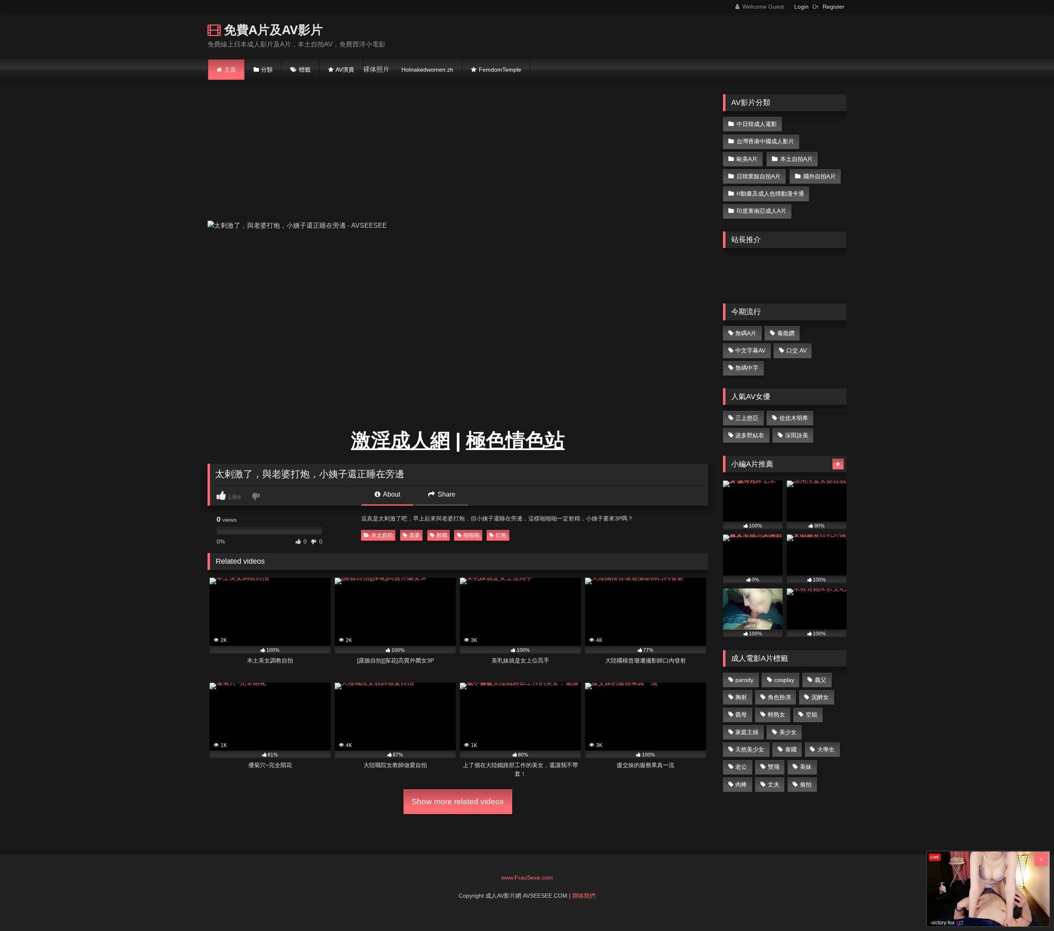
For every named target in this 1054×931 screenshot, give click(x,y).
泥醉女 (820, 697)
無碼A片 (745, 333)
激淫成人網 (400, 440)
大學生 (826, 749)
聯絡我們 (583, 895)
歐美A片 (747, 159)
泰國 (791, 749)
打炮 (501, 535)
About (391, 494)
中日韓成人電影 (757, 124)
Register (833, 6)
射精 (441, 535)
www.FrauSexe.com (527, 877)
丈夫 (773, 784)
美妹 (805, 766)
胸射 (741, 697)
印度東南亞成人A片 (761, 211)
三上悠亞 (746, 418)
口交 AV (796, 350)
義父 (820, 680)
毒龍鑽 (786, 333)
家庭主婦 (746, 732)
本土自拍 (382, 535)
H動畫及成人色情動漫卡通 (770, 193)
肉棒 (741, 784)
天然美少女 (749, 749)
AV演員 (345, 69)
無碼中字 (746, 367)
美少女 (788, 732)
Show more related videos (458, 801)
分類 (267, 69)
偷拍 (805, 784)
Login (801, 6)
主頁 (230, 69)
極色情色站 (515, 440)
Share (445, 494)
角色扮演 (779, 697)
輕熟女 (776, 714)
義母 (741, 714)
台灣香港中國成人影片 (765, 141)
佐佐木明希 (793, 418)
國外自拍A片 (819, 176)
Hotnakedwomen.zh (427, 69)
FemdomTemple (500, 69)
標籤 (304, 69)
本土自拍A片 (796, 159)
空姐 (811, 714)
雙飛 (773, 766)
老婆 (414, 535)
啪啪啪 (472, 535)
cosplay (784, 680)
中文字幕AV (750, 350)
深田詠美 (796, 435)
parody (744, 680)
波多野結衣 (749, 435)
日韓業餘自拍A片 (759, 176)
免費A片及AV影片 (272, 29)
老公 (741, 766)
